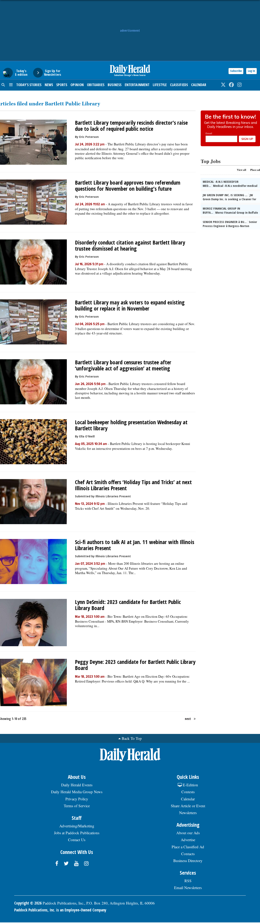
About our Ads (188, 832)
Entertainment (137, 84)
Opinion (77, 84)
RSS (188, 880)
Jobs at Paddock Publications (76, 832)
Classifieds (179, 84)
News (49, 84)
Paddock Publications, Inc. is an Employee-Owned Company (60, 910)
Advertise (188, 839)
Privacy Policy (76, 798)
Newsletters (188, 812)
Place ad (255, 170)
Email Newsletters (188, 887)
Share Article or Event (188, 805)
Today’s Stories (28, 84)
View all (241, 170)
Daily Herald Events (76, 784)
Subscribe (236, 71)
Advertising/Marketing (76, 825)
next (188, 718)
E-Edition (190, 784)
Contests (188, 791)
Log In (251, 71)
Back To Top (132, 738)
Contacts (188, 853)
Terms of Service (77, 805)
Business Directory (188, 860)
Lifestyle (160, 84)
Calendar (198, 84)
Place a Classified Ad (188, 846)
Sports (61, 84)
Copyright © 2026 (28, 903)
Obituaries (95, 84)
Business (114, 84)
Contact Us (76, 839)
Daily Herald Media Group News (76, 791)
